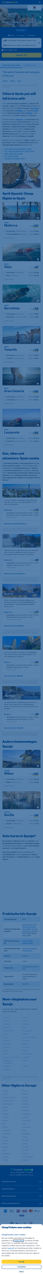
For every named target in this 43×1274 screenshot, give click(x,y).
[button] (21, 1271)
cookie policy (19, 1241)
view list (11, 1248)
